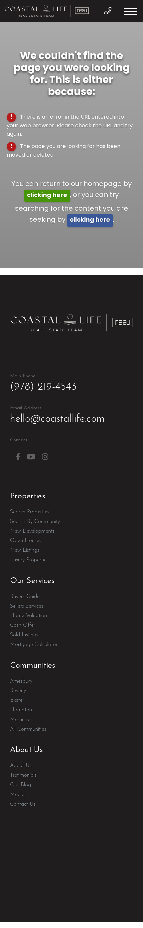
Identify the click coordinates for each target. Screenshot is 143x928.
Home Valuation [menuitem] (28, 615)
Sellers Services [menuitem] (26, 606)
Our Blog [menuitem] (20, 785)
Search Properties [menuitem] (29, 512)
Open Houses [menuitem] (25, 540)
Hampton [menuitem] (21, 710)
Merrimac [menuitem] (21, 719)
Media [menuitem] (17, 794)
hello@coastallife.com (57, 415)
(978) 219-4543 (107, 11)
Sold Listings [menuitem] (24, 635)
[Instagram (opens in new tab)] (45, 456)
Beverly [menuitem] (18, 690)
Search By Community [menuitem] (35, 521)
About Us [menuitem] (21, 765)
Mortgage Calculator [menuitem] (34, 644)
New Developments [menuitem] (32, 531)
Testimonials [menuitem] (23, 775)
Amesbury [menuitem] (21, 681)
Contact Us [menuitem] (23, 804)
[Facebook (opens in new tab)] (18, 456)
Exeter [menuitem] (17, 700)
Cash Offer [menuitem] (22, 625)
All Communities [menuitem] (28, 729)
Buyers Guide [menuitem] (25, 596)
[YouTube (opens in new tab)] (31, 456)
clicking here (47, 195)
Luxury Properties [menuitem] (29, 560)
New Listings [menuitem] (24, 550)
